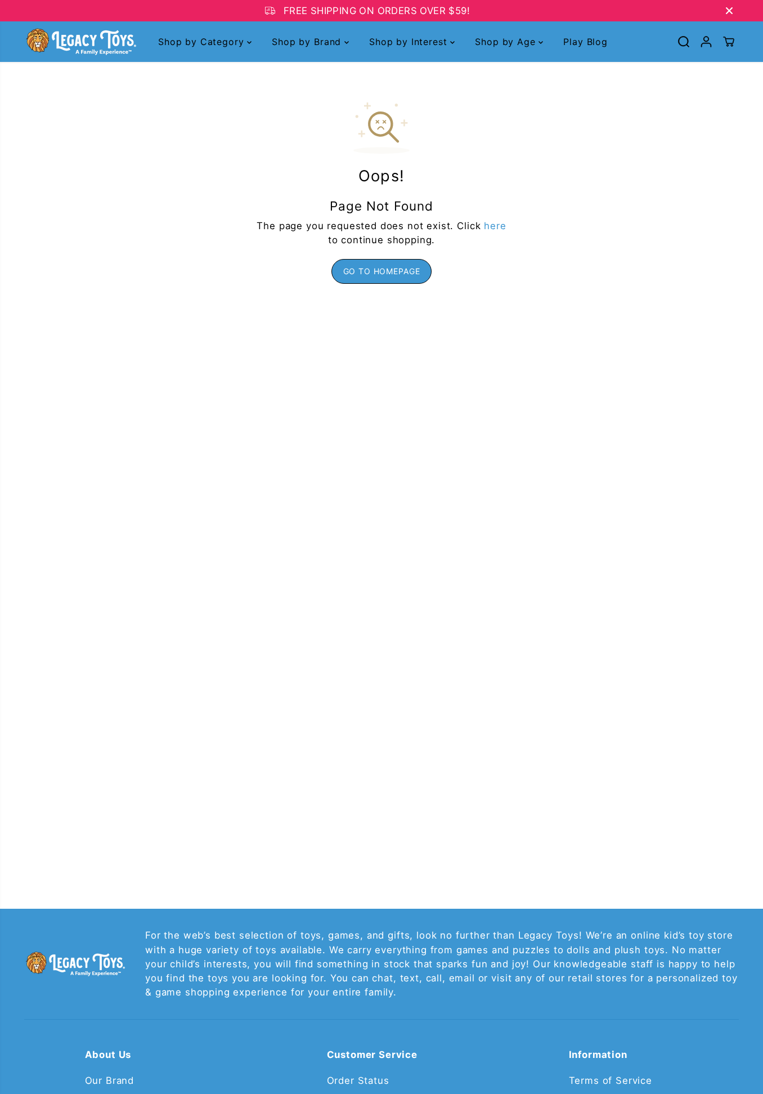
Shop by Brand (308, 41)
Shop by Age (506, 41)
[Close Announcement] (729, 10)
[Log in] (706, 42)
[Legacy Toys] (80, 42)
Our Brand (109, 1080)
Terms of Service (610, 1080)
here (495, 225)
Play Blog (585, 41)
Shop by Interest (409, 41)
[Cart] (729, 42)
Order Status (358, 1080)
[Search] (684, 42)
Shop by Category (202, 41)
